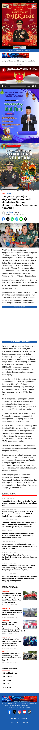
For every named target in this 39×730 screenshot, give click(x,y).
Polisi (6, 684)
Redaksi (14, 718)
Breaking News (10, 673)
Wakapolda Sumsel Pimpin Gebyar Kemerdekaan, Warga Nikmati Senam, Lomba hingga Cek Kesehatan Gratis (13, 627)
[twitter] (15, 713)
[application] (19, 77)
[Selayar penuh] (36, 86)
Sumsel (9, 193)
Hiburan (7, 680)
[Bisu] (33, 86)
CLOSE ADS (32, 1)
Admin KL (9, 212)
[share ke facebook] (4, 220)
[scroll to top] (36, 717)
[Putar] (3, 86)
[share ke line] (21, 220)
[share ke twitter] (8, 220)
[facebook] (10, 713)
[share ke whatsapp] (13, 220)
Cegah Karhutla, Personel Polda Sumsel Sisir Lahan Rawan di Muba (12, 612)
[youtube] (25, 713)
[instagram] (20, 713)
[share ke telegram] (17, 220)
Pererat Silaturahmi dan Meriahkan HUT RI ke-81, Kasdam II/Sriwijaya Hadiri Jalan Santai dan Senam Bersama (11, 598)
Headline (8, 677)
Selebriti (7, 687)
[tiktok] (29, 713)
